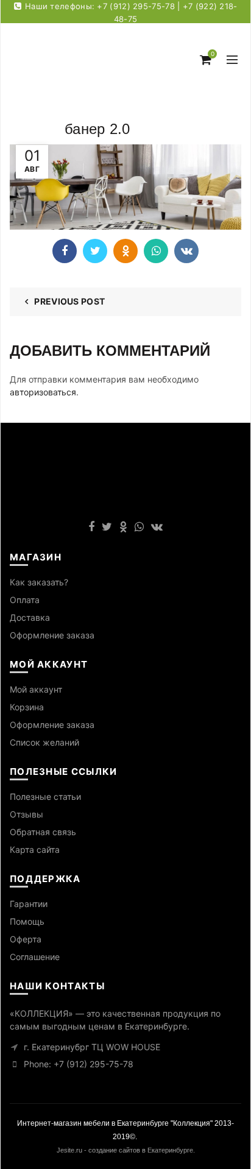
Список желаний (44, 742)
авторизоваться (43, 392)
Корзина (27, 707)
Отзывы (26, 814)
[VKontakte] (186, 251)
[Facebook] (64, 251)
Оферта (25, 939)
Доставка (30, 617)
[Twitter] (95, 251)
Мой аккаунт (36, 689)
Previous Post (69, 301)
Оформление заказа (52, 635)
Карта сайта (35, 849)
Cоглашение (35, 957)
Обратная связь (43, 832)
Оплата (25, 600)
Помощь (27, 921)
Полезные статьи (45, 796)
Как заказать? (39, 582)
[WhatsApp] (156, 251)
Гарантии (29, 904)
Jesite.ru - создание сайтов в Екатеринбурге (125, 1150)
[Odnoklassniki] (125, 251)
